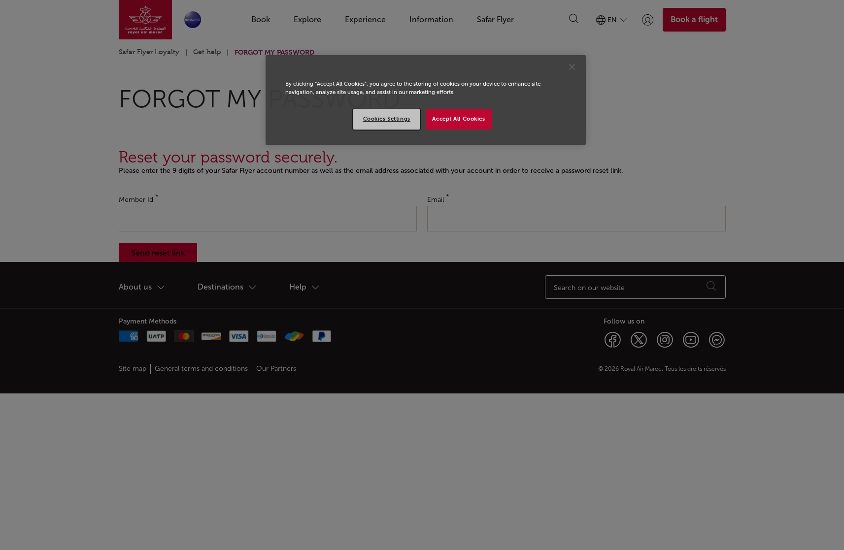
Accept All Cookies (458, 118)
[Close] (572, 67)
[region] (426, 100)
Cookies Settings (386, 118)
